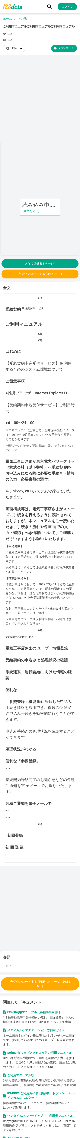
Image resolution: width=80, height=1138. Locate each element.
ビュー (10, 966)
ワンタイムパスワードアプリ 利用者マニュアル (40, 1115)
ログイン (67, 6)
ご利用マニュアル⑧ (20, 1075)
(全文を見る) (30, 211)
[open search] (49, 6)
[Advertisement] (40, 99)
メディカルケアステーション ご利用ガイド (36, 1030)
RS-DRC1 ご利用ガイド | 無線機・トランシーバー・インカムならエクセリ (41, 1095)
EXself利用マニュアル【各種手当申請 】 (34, 1012)
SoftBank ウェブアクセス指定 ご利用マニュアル (39, 1052)
